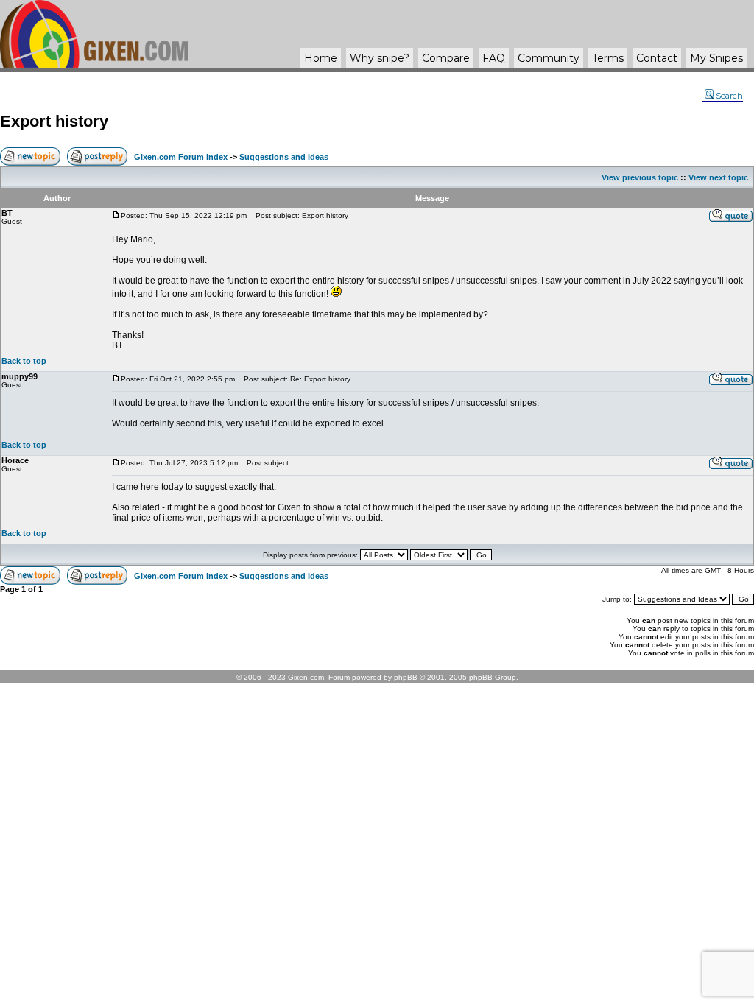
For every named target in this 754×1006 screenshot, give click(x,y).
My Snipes (716, 58)
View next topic (718, 177)
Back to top (23, 360)
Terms (608, 58)
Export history (54, 121)
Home (320, 58)
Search (729, 96)
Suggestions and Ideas (283, 156)
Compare (446, 58)
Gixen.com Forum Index (181, 156)
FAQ (493, 58)
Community (548, 58)
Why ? (379, 58)
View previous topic (640, 177)
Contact (656, 58)
